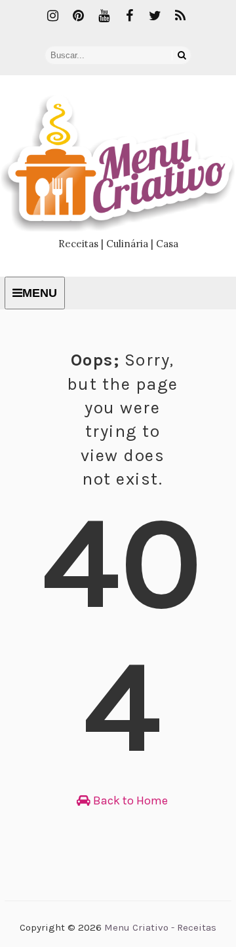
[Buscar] (181, 55)
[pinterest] (78, 16)
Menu (39, 293)
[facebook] (129, 16)
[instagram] (52, 16)
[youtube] (103, 16)
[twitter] (155, 16)
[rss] (180, 16)
